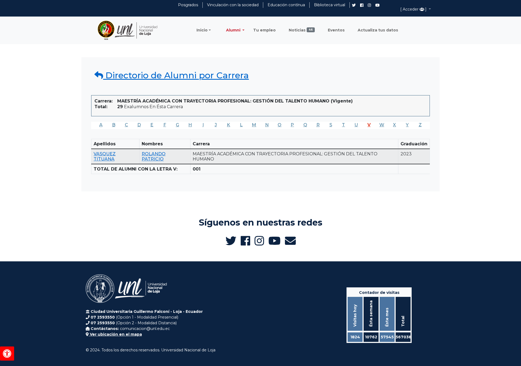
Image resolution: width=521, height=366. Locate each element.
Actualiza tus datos (378, 30)
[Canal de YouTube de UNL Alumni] (377, 5)
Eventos (336, 30)
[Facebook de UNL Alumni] (362, 5)
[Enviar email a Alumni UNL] (290, 240)
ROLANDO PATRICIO (154, 156)
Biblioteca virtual (329, 4)
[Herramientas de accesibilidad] (7, 353)
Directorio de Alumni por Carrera (176, 75)
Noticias (301, 30)
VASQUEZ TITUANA (105, 156)
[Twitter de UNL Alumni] (354, 5)
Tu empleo (264, 30)
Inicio (202, 30)
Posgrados (188, 4)
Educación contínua (286, 4)
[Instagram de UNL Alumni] (369, 5)
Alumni (234, 30)
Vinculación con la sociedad (233, 4)
